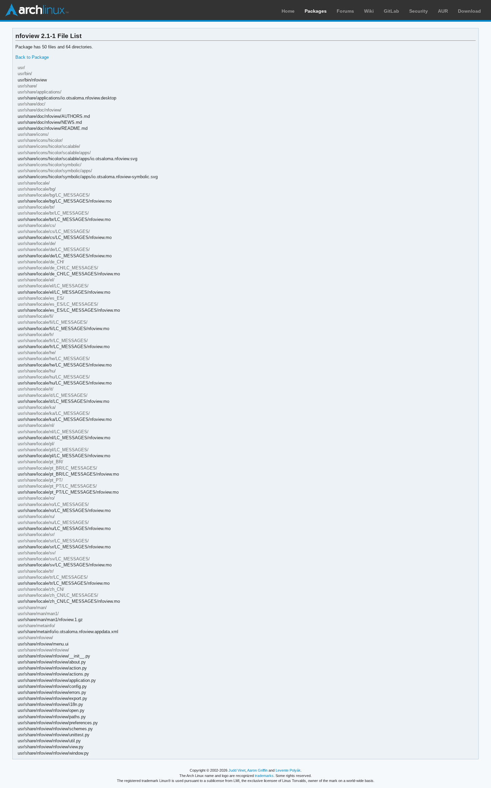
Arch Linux (36, 10)
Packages (316, 11)
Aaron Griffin (257, 770)
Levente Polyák (288, 770)
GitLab (391, 11)
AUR (443, 11)
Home (288, 11)
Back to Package (32, 57)
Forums (345, 11)
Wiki (369, 11)
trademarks (264, 776)
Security (418, 11)
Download (469, 11)
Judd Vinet (237, 770)
